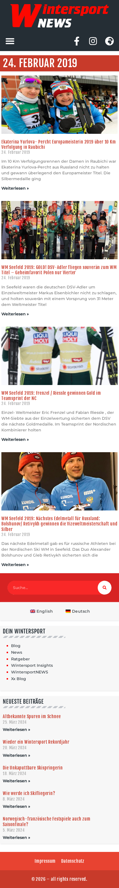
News (16, 652)
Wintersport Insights (32, 665)
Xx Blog (18, 678)
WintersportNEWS (29, 672)
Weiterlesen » (15, 188)
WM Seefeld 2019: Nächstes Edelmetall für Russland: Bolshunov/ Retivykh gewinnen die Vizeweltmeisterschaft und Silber (59, 524)
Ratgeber (20, 658)
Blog (15, 645)
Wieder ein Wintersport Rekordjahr (36, 742)
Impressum (45, 861)
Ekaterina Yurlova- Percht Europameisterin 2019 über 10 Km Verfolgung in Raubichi (58, 144)
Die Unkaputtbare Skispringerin (33, 768)
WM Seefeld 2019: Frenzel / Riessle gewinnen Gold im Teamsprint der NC (51, 395)
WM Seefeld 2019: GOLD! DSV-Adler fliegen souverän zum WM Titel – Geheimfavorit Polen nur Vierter (59, 270)
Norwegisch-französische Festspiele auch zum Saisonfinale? (46, 821)
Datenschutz (72, 861)
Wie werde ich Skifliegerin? (29, 793)
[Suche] (105, 588)
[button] (10, 41)
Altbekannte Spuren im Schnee (32, 716)
